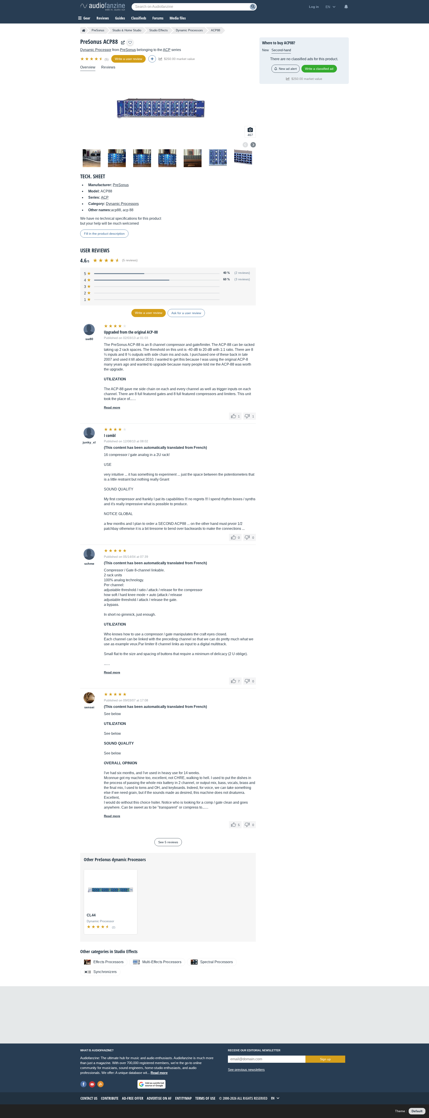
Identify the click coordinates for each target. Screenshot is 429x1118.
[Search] (253, 7)
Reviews (103, 18)
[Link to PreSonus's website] (122, 43)
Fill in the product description (104, 233)
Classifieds (138, 18)
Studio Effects (158, 30)
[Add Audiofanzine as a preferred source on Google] (151, 1084)
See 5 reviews (168, 842)
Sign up (325, 1059)
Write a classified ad (319, 68)
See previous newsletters (246, 1069)
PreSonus (98, 30)
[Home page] (83, 30)
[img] (92, 59)
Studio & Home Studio (126, 30)
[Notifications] (346, 6)
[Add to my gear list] (130, 42)
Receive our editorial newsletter (254, 1050)
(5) (107, 59)
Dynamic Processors (189, 30)
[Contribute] (152, 58)
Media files (178, 18)
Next (253, 144)
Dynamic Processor (95, 50)
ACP (166, 50)
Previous (245, 144)
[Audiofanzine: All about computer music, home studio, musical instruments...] (102, 7)
